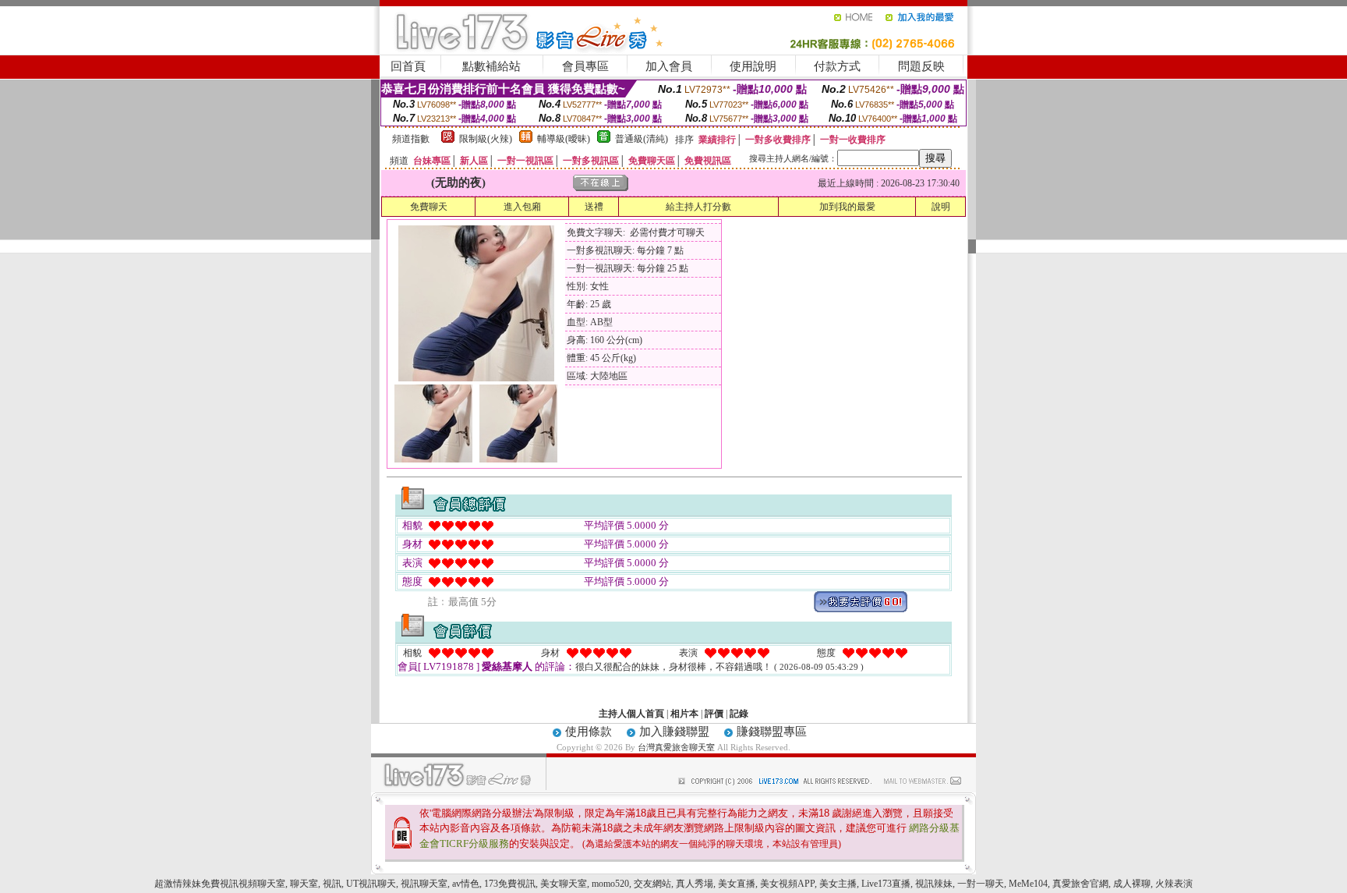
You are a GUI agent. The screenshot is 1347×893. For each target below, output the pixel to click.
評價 (714, 713)
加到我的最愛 (847, 206)
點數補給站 (491, 66)
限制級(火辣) (485, 138)
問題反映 (921, 66)
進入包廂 (522, 206)
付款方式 (837, 66)
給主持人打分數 (698, 206)
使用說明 (753, 66)
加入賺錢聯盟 (674, 731)
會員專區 (585, 66)
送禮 (594, 206)
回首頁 (408, 66)
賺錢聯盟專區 (772, 731)
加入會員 (668, 66)
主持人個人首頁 (631, 713)
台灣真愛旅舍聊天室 (676, 747)
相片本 (684, 713)
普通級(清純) (641, 138)
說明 (941, 206)
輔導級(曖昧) (563, 138)
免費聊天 (428, 206)
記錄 (739, 713)
